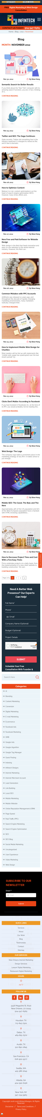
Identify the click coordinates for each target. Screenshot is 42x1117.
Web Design (10, 865)
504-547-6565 (21, 27)
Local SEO (9, 793)
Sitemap (21, 950)
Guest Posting (10, 757)
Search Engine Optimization (16, 829)
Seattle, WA (21, 1068)
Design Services (21, 964)
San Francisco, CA (21, 1056)
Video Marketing (11, 860)
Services (21, 928)
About (21, 932)
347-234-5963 (21, 1095)
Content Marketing (12, 701)
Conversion (9, 706)
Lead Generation (11, 783)
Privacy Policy (21, 1109)
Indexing (8, 763)
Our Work (21, 935)
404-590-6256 (21, 1083)
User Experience (11, 855)
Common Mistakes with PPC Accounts (19, 294)
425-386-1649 (21, 1071)
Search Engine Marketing (15, 824)
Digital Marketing (11, 712)
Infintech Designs (11, 768)
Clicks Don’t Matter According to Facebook (21, 401)
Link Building (10, 788)
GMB (7, 737)
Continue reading (10, 96)
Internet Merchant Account (15, 778)
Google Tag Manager (13, 752)
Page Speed (10, 814)
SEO (7, 834)
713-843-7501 (21, 1023)
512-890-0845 (21, 1047)
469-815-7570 (21, 1035)
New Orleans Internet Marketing (21, 960)
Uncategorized (11, 849)
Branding (8, 696)
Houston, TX (21, 1020)
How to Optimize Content (13, 188)
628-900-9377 (21, 1059)
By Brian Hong (34, 79)
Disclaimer (9, 1106)
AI (6, 691)
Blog (21, 939)
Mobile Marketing (12, 798)
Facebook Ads (10, 727)
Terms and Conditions (25, 1106)
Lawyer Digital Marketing (21, 967)
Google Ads (9, 742)
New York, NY (21, 1092)
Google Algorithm (12, 747)
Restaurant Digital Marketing (21, 971)
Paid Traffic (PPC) (12, 819)
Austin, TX (21, 1044)
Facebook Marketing (13, 732)
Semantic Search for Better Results (17, 84)
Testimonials (21, 943)
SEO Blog (9, 839)
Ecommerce (10, 722)
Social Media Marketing (14, 844)
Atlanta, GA (21, 1080)
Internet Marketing (12, 773)
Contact (21, 946)
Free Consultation (40, 560)
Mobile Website (11, 803)
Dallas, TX (21, 1032)
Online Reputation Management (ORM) (20, 809)
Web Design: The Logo (12, 451)
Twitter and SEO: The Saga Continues (18, 136)
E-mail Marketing (12, 717)
